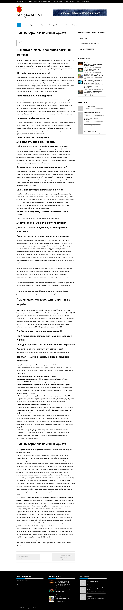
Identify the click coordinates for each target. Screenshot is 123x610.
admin (85, 38)
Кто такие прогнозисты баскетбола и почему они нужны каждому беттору (93, 64)
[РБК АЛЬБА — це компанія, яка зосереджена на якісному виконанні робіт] (80, 92)
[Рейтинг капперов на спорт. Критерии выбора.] (80, 70)
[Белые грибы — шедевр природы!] (80, 120)
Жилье (72, 1)
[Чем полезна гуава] (80, 108)
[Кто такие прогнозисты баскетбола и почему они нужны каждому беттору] (80, 63)
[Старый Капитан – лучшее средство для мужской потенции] (80, 76)
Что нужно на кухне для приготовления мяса (91, 130)
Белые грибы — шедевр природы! (91, 118)
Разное (78, 1)
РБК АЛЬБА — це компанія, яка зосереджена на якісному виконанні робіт (93, 92)
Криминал (55, 1)
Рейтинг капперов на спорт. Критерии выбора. (92, 69)
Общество (37, 1)
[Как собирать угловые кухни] (80, 126)
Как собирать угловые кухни (92, 124)
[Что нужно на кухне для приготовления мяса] (80, 131)
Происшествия (45, 1)
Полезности (85, 1)
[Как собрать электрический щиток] (80, 114)
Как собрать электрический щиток (92, 113)
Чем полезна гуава (89, 106)
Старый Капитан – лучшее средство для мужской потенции (93, 74)
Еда (67, 1)
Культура (61, 1)
